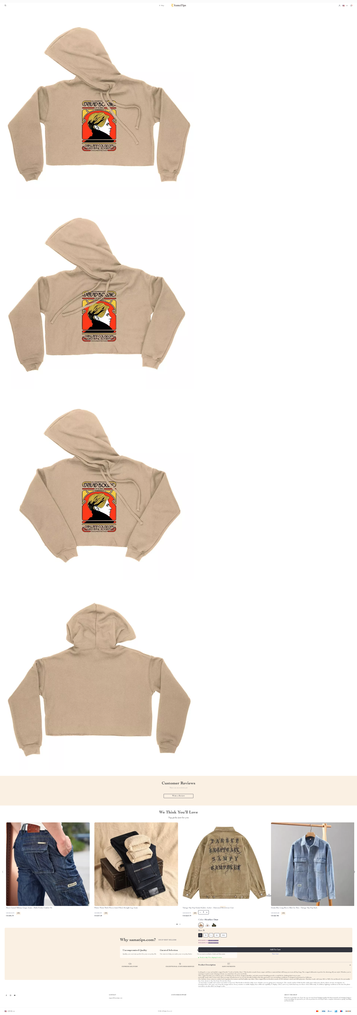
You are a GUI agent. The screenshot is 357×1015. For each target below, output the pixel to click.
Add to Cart (275, 950)
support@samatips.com (115, 998)
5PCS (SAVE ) (203, 943)
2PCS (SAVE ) (203, 940)
